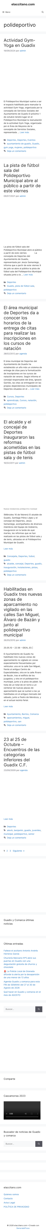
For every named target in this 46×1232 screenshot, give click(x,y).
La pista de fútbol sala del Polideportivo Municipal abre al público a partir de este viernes (22, 178)
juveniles (36, 830)
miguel (26, 718)
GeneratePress (23, 1228)
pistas (35, 567)
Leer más (24, 132)
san (19, 721)
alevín (10, 830)
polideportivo (30, 147)
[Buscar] (38, 1009)
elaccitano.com (23, 4)
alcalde (10, 563)
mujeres (18, 147)
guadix (7, 560)
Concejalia (12, 556)
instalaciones (24, 567)
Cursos (10, 396)
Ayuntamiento (14, 714)
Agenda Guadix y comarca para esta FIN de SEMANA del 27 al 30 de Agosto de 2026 (22, 984)
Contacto (8, 1198)
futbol (31, 556)
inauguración (10, 567)
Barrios (25, 714)
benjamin (18, 830)
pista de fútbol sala (24, 286)
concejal (19, 563)
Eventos (31, 140)
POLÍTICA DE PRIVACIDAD (16, 1207)
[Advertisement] (23, 885)
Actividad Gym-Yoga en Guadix (19, 43)
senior (31, 834)
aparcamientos (14, 718)
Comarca (34, 714)
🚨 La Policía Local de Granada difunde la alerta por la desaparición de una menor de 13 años (21, 974)
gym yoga (8, 147)
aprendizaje (13, 400)
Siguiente (19, 851)
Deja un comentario (16, 151)
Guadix (35, 143)
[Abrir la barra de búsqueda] (42, 12)
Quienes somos (11, 1194)
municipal (8, 834)
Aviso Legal (9, 1202)
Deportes (11, 140)
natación (32, 400)
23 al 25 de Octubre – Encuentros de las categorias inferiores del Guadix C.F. (22, 752)
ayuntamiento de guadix (19, 143)
